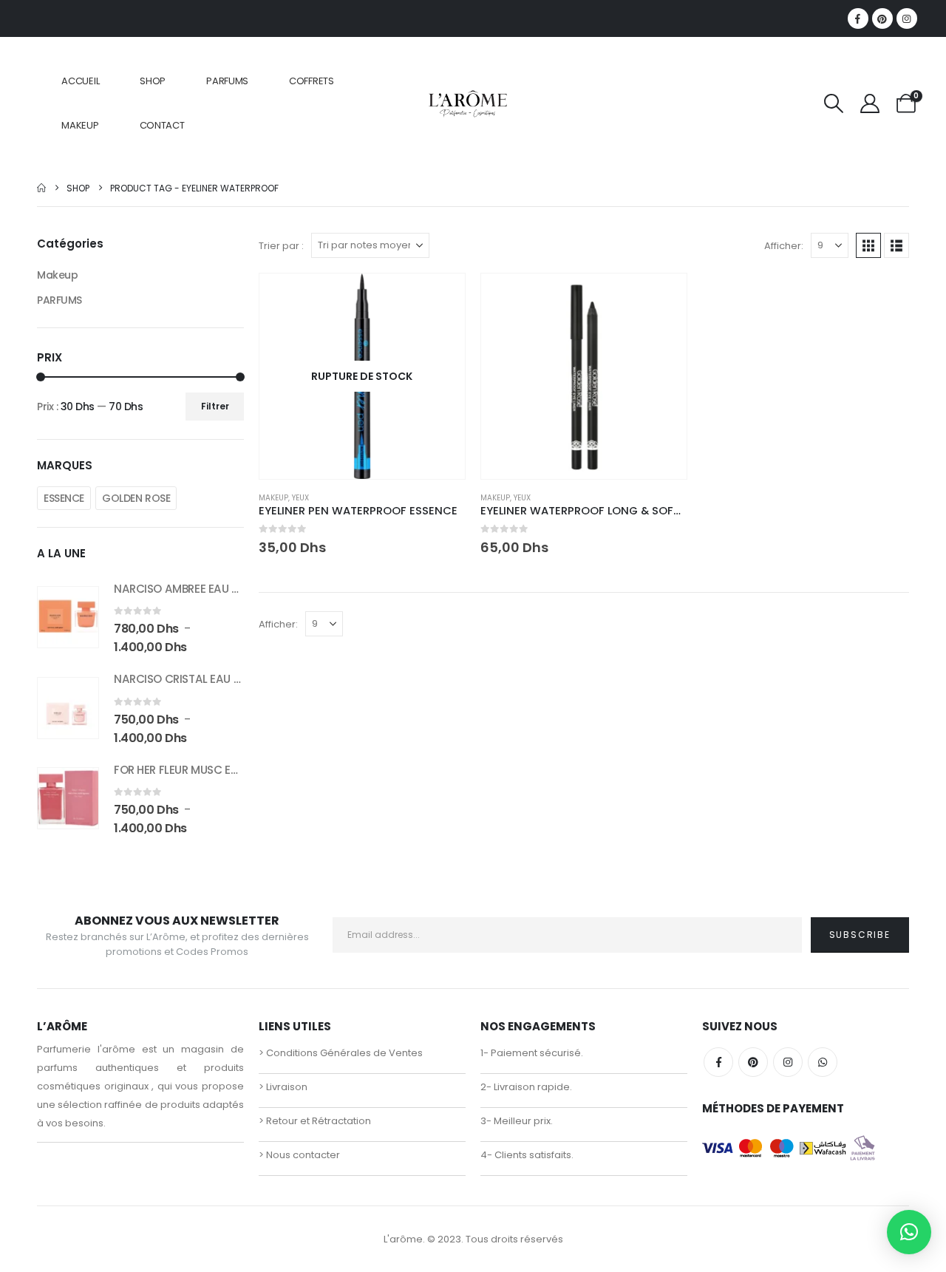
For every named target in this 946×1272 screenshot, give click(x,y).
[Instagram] (906, 18)
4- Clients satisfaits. (527, 1155)
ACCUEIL (80, 81)
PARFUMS (227, 81)
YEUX (300, 497)
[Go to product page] (584, 376)
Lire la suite (440, 298)
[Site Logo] (467, 103)
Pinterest (753, 1062)
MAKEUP (79, 125)
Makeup (273, 497)
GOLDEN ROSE (136, 498)
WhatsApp (822, 1062)
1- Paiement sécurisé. (531, 1053)
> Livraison (283, 1087)
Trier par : (281, 246)
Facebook (718, 1062)
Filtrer (215, 406)
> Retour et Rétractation (315, 1121)
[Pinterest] (882, 18)
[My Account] (869, 103)
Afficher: (783, 246)
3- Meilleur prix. (516, 1121)
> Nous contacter (299, 1155)
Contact (162, 125)
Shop (153, 81)
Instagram (788, 1062)
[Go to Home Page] (41, 188)
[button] (833, 103)
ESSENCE (64, 498)
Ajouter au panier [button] (662, 298)
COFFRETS (311, 81)
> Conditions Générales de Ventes (341, 1053)
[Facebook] (858, 18)
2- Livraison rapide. (526, 1087)
